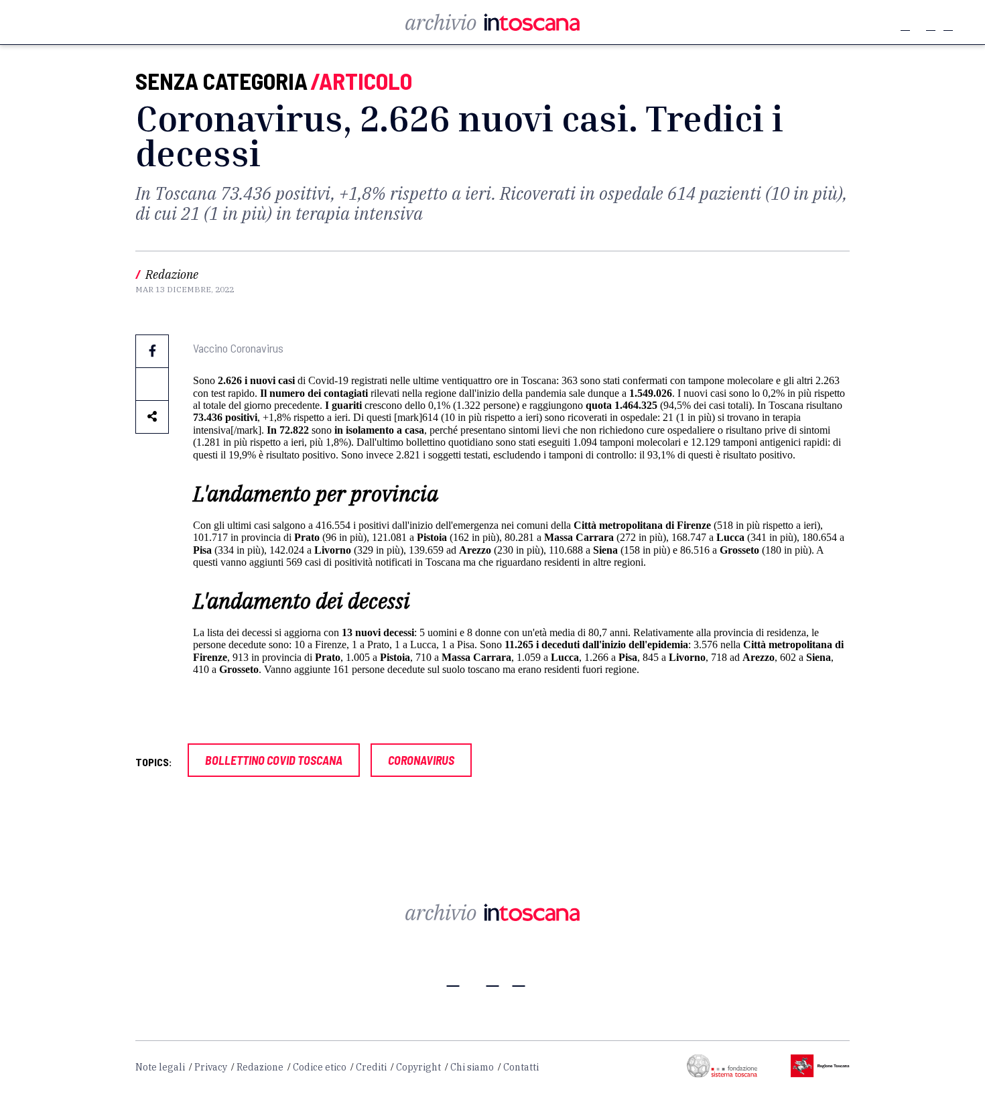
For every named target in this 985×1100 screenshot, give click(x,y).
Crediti (371, 1067)
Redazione (260, 1067)
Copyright (418, 1067)
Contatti (521, 1067)
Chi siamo (472, 1067)
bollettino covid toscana (273, 760)
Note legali (160, 1067)
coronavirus (421, 760)
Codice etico (319, 1067)
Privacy (210, 1067)
